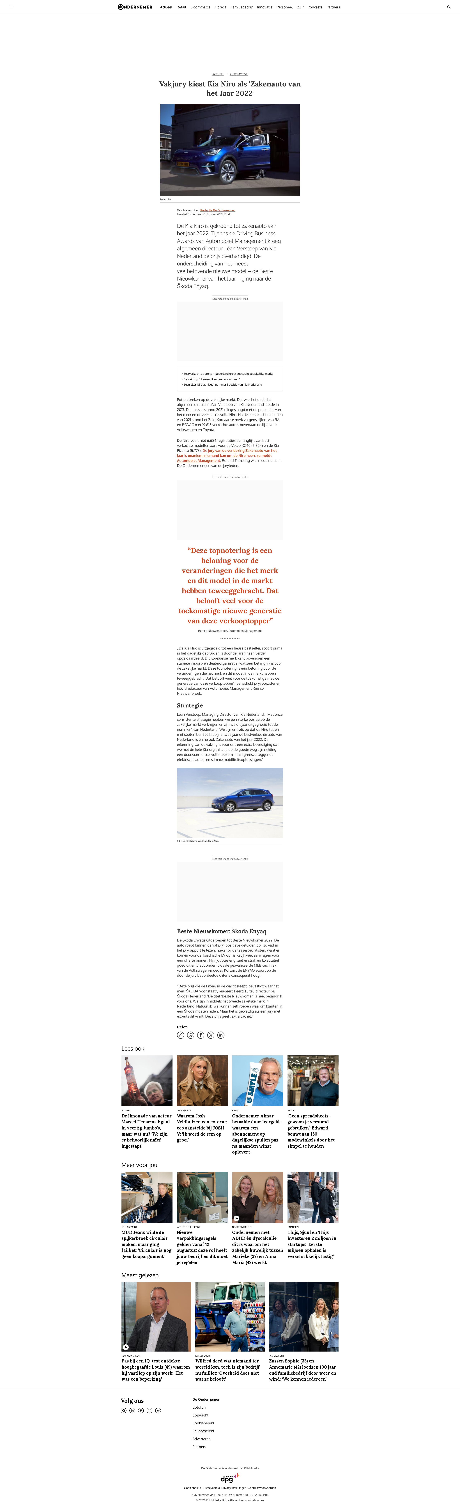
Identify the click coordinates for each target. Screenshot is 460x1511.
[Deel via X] (210, 1035)
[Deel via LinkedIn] (220, 1035)
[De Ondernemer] (135, 7)
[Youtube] (158, 1410)
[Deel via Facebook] (200, 1035)
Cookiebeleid (192, 1487)
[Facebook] (141, 1410)
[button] (233, 1487)
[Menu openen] (11, 7)
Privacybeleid (211, 1487)
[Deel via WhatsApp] (190, 1035)
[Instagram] (149, 1410)
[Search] (448, 7)
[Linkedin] (132, 1410)
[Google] (123, 1410)
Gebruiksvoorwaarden (262, 1487)
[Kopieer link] (180, 1035)
